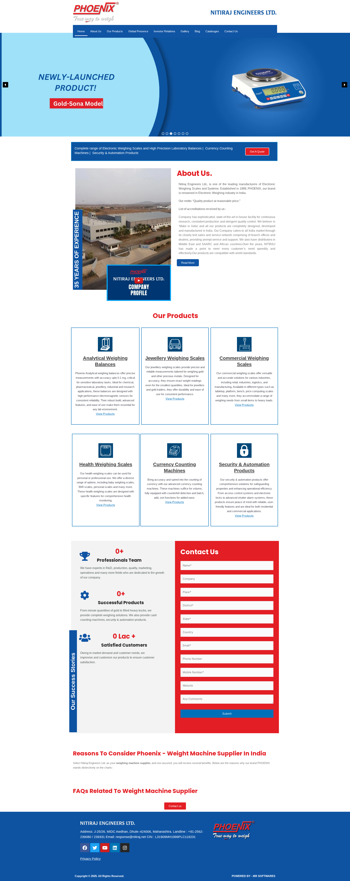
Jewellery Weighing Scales (175, 358)
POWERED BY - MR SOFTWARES (253, 876)
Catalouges (212, 31)
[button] (175, 85)
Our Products (115, 31)
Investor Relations (164, 31)
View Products (105, 414)
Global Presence (138, 31)
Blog (197, 31)
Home (81, 31)
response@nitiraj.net (131, 837)
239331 (99, 837)
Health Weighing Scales (105, 464)
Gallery (185, 31)
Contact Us (231, 31)
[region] (175, 85)
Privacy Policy (90, 859)
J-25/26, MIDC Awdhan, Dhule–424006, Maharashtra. (132, 831)
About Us (95, 31)
